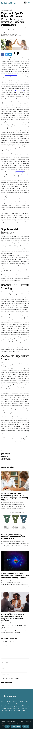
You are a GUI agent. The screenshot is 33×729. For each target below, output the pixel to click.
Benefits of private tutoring (7, 9)
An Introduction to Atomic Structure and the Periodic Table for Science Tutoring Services (15, 575)
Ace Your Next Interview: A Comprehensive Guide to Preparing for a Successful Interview (12, 617)
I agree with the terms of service (11, 678)
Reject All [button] (26, 726)
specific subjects (19, 90)
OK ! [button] (7, 726)
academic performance (11, 75)
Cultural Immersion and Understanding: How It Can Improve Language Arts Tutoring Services (14, 496)
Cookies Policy (16, 723)
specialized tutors (19, 171)
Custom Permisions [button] (16, 726)
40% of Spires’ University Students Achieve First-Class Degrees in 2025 (13, 537)
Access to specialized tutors (19, 9)
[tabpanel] (15, 44)
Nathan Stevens (5, 34)
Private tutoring (5, 58)
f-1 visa (26, 59)
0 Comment (19, 35)
